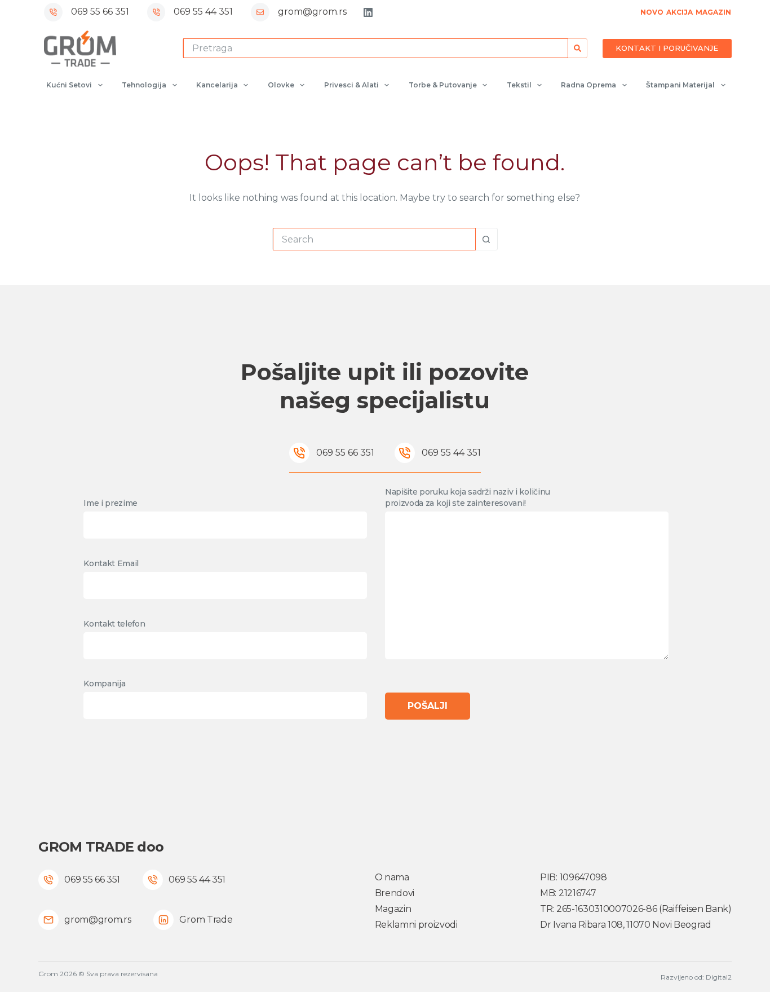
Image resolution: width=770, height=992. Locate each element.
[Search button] (577, 48)
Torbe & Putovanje (443, 85)
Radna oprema (588, 85)
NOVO (651, 12)
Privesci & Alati (351, 85)
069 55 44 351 (203, 11)
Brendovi (394, 893)
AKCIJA (679, 12)
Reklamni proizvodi (416, 924)
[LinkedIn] (368, 12)
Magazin (393, 908)
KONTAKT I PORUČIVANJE (667, 47)
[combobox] (375, 48)
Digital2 (719, 977)
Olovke (281, 85)
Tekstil (519, 85)
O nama (392, 877)
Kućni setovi (69, 85)
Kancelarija (217, 85)
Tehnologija (144, 85)
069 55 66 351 (100, 11)
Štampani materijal (680, 85)
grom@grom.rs (312, 11)
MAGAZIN (713, 12)
